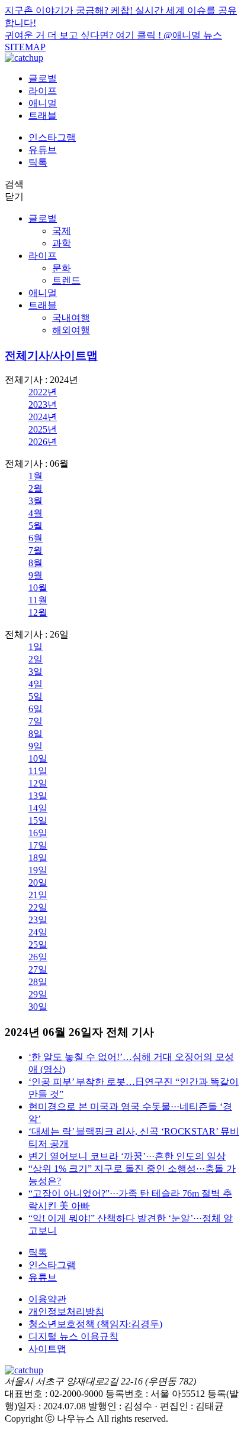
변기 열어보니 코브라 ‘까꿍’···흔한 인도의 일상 (127, 1156)
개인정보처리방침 (66, 1311)
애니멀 (42, 103)
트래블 (42, 115)
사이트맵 (47, 1349)
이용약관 (47, 1299)
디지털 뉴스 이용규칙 (73, 1336)
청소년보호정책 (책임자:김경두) (95, 1324)
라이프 (42, 91)
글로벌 (42, 78)
